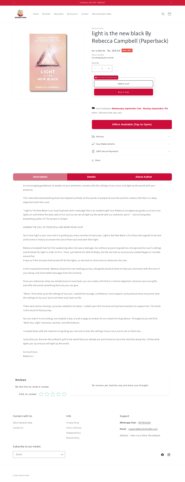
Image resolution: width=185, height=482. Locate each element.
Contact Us (18, 427)
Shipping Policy (73, 432)
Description (40, 176)
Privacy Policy (72, 422)
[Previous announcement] (14, 2)
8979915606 (144, 422)
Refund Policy (72, 438)
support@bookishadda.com (143, 428)
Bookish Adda (24, 475)
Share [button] (97, 160)
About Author (143, 176)
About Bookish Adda (22, 422)
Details (91, 176)
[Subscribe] (62, 454)
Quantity (95, 63)
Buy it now (123, 92)
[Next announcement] (171, 2)
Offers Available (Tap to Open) (132, 124)
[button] (163, 14)
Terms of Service (74, 427)
